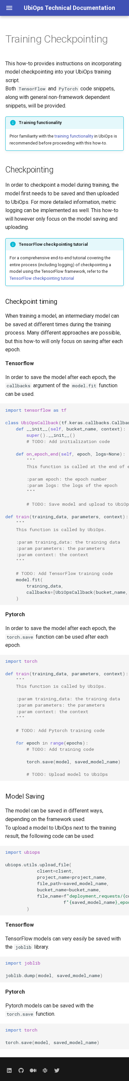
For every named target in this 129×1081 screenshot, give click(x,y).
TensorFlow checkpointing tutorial (42, 278)
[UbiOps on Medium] (33, 1070)
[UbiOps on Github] (21, 1070)
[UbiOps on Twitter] (57, 1070)
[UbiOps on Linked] (9, 1070)
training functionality (74, 136)
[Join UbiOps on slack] (45, 1070)
